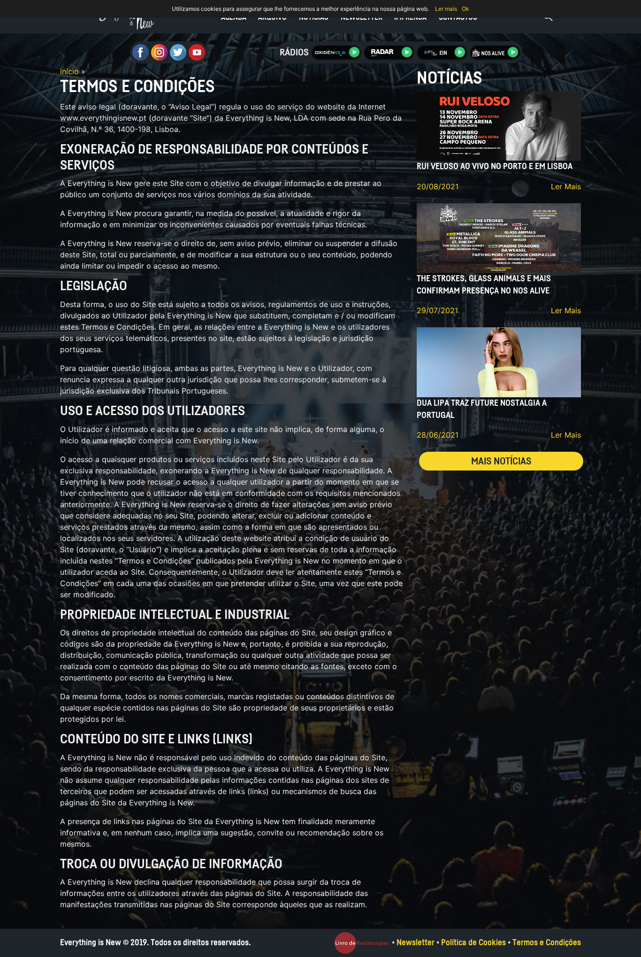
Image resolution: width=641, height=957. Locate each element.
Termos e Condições (546, 943)
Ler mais (446, 8)
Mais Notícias (501, 461)
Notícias (313, 17)
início (69, 71)
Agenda (233, 17)
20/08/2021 (437, 186)
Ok (465, 8)
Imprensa (410, 17)
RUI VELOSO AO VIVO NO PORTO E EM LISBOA (494, 166)
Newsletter (361, 17)
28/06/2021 (437, 435)
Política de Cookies (473, 943)
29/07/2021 (437, 310)
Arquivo (272, 17)
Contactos (458, 17)
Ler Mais (566, 186)
